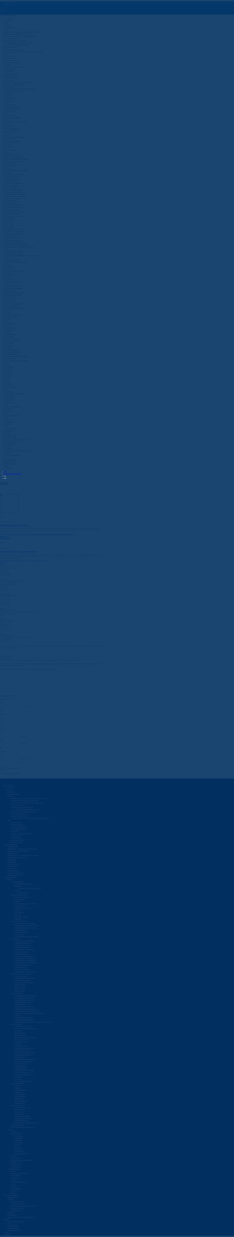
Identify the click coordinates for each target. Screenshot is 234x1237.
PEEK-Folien (7, 277)
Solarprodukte (8, 310)
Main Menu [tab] (7, 779)
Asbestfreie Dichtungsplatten (12, 117)
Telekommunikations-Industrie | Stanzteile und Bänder (19, 89)
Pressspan (7, 144)
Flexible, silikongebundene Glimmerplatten (16, 159)
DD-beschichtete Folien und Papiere (14, 212)
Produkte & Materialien (10, 111)
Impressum (2, 12)
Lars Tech (4, 534)
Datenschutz (3, 10)
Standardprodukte (9, 396)
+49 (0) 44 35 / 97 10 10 (10, 4)
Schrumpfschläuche (9, 330)
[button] (1, 776)
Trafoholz (6, 249)
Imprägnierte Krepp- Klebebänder (13, 183)
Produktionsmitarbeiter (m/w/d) (12, 49)
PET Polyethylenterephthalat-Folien (14, 286)
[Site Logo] (8, 15)
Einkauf (6, 23)
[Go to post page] (9, 705)
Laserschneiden (8, 409)
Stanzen (6, 418)
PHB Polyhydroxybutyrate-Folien (13, 288)
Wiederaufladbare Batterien (15, 875)
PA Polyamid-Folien (9, 266)
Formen (13, 1193)
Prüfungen (7, 433)
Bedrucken (7, 424)
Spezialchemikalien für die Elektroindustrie (16, 361)
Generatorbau (8, 93)
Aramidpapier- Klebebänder (12, 176)
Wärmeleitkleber (8, 347)
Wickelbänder (8, 332)
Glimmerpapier (8, 168)
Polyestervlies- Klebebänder (12, 198)
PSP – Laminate (8, 146)
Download (7, 453)
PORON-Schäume (9, 126)
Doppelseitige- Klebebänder (12, 179)
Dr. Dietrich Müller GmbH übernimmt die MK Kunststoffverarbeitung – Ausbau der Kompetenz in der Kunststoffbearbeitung (53, 718)
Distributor (37, 534)
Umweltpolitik (7, 25)
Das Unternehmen (9, 19)
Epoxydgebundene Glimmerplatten (14, 157)
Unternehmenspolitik (10, 27)
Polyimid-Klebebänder (10, 201)
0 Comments (69, 534)
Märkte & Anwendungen (10, 78)
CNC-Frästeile (8, 369)
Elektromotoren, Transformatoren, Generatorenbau (18, 82)
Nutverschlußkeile (9, 385)
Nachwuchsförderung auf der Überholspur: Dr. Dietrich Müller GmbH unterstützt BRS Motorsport (46, 703)
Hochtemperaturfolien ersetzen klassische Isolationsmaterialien (37, 747)
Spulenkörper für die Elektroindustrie (14, 393)
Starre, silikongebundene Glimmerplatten (15, 170)
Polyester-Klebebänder (10, 187)
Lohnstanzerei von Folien (11, 387)
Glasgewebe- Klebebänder (11, 181)
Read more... (4, 536)
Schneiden (7, 413)
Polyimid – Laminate (9, 139)
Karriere (6, 30)
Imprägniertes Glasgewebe (11, 130)
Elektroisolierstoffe (9, 367)
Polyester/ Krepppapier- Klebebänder (14, 194)
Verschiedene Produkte (10, 73)
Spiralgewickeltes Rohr (10, 334)
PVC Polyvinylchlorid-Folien (11, 306)
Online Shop (7, 468)
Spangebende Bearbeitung (11, 415)
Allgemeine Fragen (9, 56)
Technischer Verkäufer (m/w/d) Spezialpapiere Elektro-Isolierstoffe (23, 52)
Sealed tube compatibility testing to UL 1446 (16, 440)
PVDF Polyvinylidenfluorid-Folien (13, 308)
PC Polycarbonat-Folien (10, 273)
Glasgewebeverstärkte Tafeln (12, 236)
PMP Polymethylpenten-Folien (12, 295)
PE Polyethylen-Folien (10, 275)
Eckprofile (6, 321)
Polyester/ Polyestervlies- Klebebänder (15, 196)
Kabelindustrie (8, 95)
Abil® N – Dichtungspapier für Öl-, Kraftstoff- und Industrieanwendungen (40, 725)
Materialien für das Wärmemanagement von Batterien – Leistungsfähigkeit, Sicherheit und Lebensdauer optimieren (51, 710)
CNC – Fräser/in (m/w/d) (11, 38)
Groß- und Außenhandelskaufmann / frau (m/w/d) (18, 43)
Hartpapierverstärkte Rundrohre (13, 240)
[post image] (53, 503)
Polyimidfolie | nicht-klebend (12, 141)
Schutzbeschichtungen (59, 534)
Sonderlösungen (8, 391)
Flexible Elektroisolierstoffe (11, 60)
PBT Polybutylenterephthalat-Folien (14, 271)
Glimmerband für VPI (10, 163)
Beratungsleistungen (10, 431)
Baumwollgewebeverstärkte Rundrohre (15, 229)
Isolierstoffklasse (24, 773)
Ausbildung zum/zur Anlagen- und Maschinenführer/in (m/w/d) (21, 32)
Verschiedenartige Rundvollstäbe (13, 253)
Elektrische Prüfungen (10, 435)
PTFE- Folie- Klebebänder (11, 203)
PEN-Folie (7, 148)
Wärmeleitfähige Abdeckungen (12, 352)
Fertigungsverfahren (9, 402)
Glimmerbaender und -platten (12, 155)
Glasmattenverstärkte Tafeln (12, 238)
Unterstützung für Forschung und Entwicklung (17, 450)
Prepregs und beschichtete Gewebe (14, 67)
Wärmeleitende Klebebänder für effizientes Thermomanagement (37, 733)
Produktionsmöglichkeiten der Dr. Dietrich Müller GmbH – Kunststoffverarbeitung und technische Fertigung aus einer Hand (53, 740)
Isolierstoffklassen (24, 768)
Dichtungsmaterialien (10, 58)
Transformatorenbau (10, 104)
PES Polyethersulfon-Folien (11, 284)
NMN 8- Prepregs (9, 225)
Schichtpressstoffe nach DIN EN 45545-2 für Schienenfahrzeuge (22, 255)
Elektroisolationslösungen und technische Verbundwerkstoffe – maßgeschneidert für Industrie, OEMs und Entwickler (52, 755)
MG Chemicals (36, 560)
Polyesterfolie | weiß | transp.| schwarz (15, 137)
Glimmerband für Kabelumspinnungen (15, 161)
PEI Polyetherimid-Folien (11, 280)
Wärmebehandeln (9, 422)
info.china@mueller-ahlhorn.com (9, 617)
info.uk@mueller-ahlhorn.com (8, 606)
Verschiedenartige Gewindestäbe (13, 251)
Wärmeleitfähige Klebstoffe (11, 350)
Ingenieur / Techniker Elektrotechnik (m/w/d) (16, 45)
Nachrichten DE (12, 534)
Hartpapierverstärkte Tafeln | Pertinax (14, 242)
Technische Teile (8, 400)
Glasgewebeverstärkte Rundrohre (13, 233)
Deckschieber (8, 372)
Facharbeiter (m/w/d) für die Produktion (15, 41)
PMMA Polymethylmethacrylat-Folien (14, 293)
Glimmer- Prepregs (9, 218)
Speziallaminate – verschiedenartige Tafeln (16, 244)
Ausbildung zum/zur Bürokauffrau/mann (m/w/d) (17, 34)
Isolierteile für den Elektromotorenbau (14, 84)
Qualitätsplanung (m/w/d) (11, 47)
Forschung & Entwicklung (11, 429)
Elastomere (7, 119)
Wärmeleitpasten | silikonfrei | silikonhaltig (16, 356)
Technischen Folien (9, 258)
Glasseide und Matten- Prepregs (13, 216)
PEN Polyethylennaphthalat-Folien (13, 282)
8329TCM (27, 534)
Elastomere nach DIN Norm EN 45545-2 (15, 122)
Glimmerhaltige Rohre (10, 166)
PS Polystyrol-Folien (9, 299)
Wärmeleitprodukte (16, 842)
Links (5, 457)
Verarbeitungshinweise (10, 464)
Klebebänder (7, 65)
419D (18, 560)
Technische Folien (9, 71)
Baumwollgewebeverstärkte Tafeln (13, 231)
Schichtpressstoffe (9, 69)
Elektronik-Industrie (9, 87)
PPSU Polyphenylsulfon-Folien (12, 315)
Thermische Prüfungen (10, 442)
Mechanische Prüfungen (11, 437)
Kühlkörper (49, 534)
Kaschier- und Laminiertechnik (12, 407)
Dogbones (7, 319)
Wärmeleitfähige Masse (10, 354)
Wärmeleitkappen (9, 343)
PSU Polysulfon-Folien (10, 301)
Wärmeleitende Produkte (11, 339)
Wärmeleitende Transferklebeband (14, 205)
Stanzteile (6, 380)
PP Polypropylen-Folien (10, 297)
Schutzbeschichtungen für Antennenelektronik (18, 551)
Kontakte (6, 1232)
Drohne (43, 534)
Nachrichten (7, 21)
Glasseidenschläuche (10, 323)
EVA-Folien (7, 264)
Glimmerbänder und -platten (12, 62)
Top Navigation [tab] (8, 781)
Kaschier (6, 404)
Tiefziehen (7, 420)
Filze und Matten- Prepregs (11, 214)
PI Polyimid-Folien (9, 290)
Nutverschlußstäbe (9, 328)
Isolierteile (7, 378)
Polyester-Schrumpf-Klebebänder (13, 190)
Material (6, 113)
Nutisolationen (8, 383)
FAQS (5, 54)
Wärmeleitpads (8, 345)
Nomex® (6, 135)
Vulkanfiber (7, 152)
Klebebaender (8, 172)
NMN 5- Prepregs (9, 223)
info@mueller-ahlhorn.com (10, 2)
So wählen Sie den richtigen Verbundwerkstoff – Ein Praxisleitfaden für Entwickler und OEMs (65, 762)
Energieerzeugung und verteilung (13, 91)
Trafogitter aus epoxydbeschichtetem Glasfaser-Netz (19, 247)
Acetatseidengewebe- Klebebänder (14, 174)
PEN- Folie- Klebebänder (11, 185)
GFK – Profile (7, 376)
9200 (32, 534)
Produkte (6, 363)
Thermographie (8, 448)
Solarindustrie (8, 102)
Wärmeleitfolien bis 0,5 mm (11, 341)
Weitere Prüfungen (9, 444)
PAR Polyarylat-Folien (10, 269)
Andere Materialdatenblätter (12, 455)
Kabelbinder (7, 326)
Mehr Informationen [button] (5, 651)
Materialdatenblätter (9, 459)
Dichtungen (7, 365)
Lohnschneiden (8, 411)
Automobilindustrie (9, 80)
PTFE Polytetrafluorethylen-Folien (13, 304)
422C (21, 534)
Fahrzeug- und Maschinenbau (12, 106)
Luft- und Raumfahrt (9, 98)
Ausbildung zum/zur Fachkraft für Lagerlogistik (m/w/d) (19, 36)
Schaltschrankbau (9, 100)
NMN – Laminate (8, 133)
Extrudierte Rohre (9, 336)
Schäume (6, 124)
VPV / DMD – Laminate (10, 150)
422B (18, 534)
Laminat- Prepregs (9, 220)
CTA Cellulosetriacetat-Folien (12, 260)
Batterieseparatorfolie (10, 358)
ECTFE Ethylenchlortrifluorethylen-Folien (15, 262)
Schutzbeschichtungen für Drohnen (14, 525)
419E (21, 560)
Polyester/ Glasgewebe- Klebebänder (14, 192)
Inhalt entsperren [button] (5, 653)
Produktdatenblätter (9, 461)
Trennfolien (7, 312)
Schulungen (7, 446)
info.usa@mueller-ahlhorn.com (9, 592)
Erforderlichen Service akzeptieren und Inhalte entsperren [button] (16, 654)
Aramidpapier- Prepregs (11, 209)
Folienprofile (7, 374)
